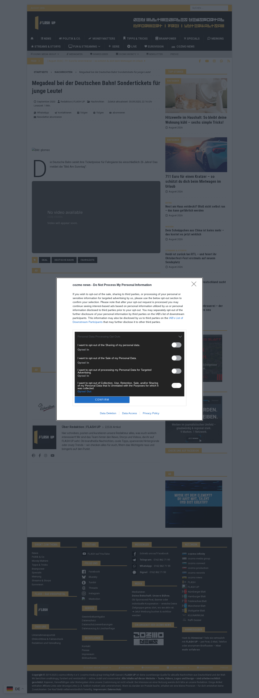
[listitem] (129, 337)
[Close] (195, 285)
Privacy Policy (151, 413)
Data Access (129, 413)
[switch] (176, 344)
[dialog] (129, 349)
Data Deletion (108, 413)
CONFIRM (102, 399)
